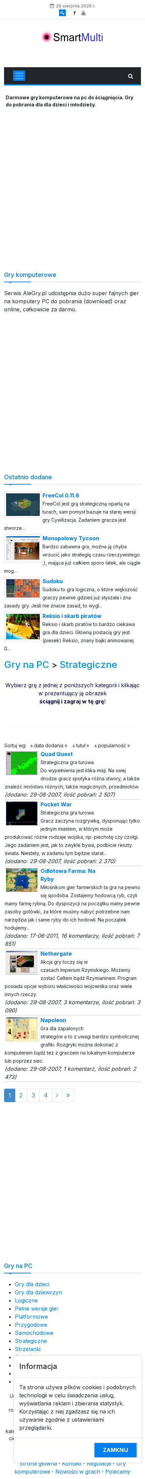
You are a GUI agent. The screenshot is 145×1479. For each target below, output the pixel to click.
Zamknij (115, 1450)
